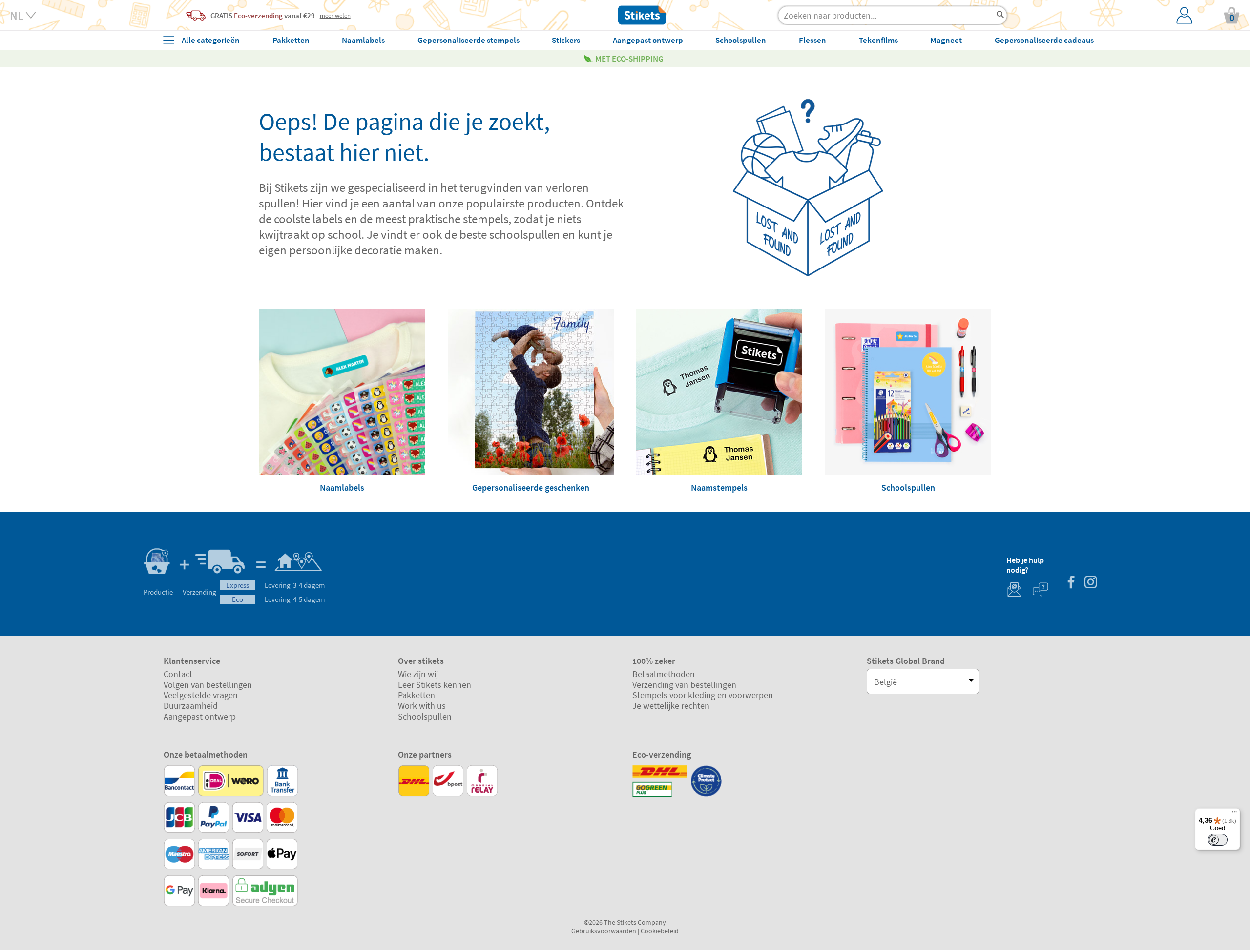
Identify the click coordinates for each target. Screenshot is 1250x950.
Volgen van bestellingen (208, 684)
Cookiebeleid (660, 931)
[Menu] (1234, 814)
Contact (178, 674)
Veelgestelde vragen (201, 695)
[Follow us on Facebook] (1071, 583)
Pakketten (416, 695)
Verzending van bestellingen (684, 684)
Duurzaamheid (191, 705)
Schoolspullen (425, 716)
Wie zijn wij (418, 674)
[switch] (1218, 840)
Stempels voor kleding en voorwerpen (702, 695)
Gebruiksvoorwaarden (603, 931)
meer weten (335, 15)
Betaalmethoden (663, 674)
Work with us (422, 705)
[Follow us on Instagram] (1090, 583)
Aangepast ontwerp (200, 716)
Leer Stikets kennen (434, 684)
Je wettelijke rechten (670, 705)
